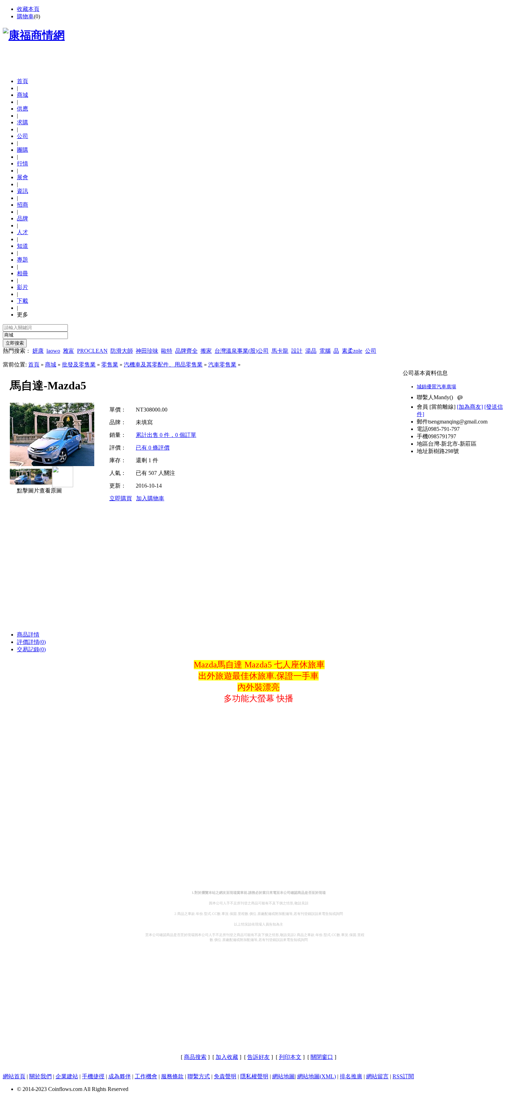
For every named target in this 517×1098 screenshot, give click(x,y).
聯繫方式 (198, 1076)
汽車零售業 (222, 365)
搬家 (206, 351)
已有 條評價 (153, 448)
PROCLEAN (92, 351)
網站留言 (377, 1076)
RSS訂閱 (403, 1076)
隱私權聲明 (254, 1076)
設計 (296, 351)
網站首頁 (14, 1076)
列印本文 (290, 1057)
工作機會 (146, 1076)
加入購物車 (150, 498)
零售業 (109, 365)
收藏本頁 (28, 9)
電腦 (325, 351)
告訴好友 (258, 1057)
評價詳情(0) (31, 642)
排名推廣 (351, 1076)
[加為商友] (470, 407)
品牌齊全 (186, 351)
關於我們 (40, 1076)
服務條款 (172, 1076)
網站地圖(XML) (316, 1076)
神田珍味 (147, 351)
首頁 (22, 81)
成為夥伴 (119, 1076)
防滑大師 (121, 351)
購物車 (25, 16)
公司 (370, 351)
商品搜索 (195, 1057)
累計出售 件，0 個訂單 (166, 435)
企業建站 (67, 1076)
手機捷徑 (93, 1076)
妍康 (38, 351)
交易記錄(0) (31, 649)
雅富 (68, 351)
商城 (50, 365)
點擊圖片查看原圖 (38, 491)
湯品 (311, 351)
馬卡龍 (280, 351)
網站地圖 (283, 1076)
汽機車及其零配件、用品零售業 (163, 365)
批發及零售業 (79, 365)
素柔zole (352, 351)
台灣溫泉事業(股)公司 (242, 351)
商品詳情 (28, 635)
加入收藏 (227, 1057)
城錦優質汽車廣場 (436, 386)
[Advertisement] (85, 61)
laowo (53, 351)
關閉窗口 (322, 1057)
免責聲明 (225, 1076)
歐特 (166, 351)
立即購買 (120, 498)
